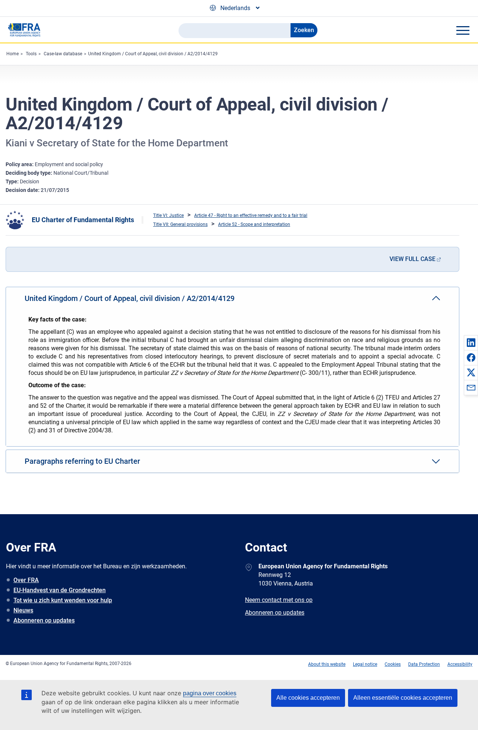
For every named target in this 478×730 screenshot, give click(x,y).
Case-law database (63, 53)
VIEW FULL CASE (412, 259)
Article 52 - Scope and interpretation (254, 224)
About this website (326, 664)
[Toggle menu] (463, 30)
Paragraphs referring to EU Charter (82, 461)
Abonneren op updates (44, 620)
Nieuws (23, 610)
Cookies (393, 664)
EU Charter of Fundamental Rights (83, 220)
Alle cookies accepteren (308, 698)
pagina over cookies (209, 693)
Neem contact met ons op (279, 599)
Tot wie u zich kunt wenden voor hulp (62, 600)
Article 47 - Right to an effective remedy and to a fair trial (250, 215)
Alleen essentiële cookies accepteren (402, 698)
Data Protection (424, 664)
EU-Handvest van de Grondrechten (59, 590)
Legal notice (365, 664)
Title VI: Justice (168, 215)
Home (12, 53)
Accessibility (459, 664)
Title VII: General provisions (180, 224)
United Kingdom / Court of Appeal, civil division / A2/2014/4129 (153, 53)
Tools (31, 53)
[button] (471, 342)
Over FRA (26, 580)
